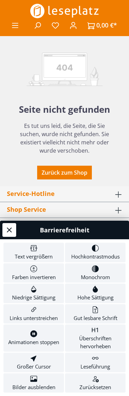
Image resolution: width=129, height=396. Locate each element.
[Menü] (15, 25)
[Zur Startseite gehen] (64, 11)
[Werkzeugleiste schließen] (9, 230)
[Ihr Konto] (73, 25)
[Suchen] (37, 25)
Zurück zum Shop (64, 172)
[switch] (33, 252)
